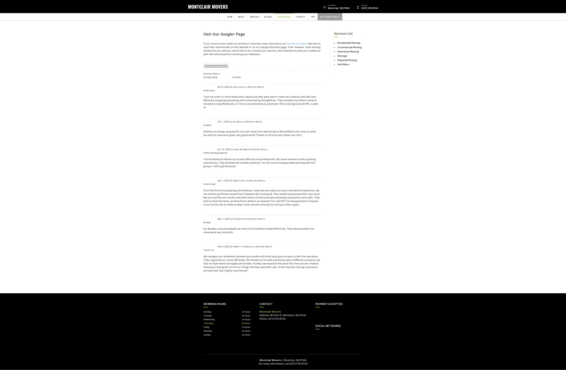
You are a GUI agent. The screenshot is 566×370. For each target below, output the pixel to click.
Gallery (268, 17)
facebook (317, 334)
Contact (300, 17)
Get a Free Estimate (330, 17)
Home (229, 17)
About (241, 17)
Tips (313, 17)
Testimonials (284, 17)
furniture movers (297, 43)
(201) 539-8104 (369, 7)
